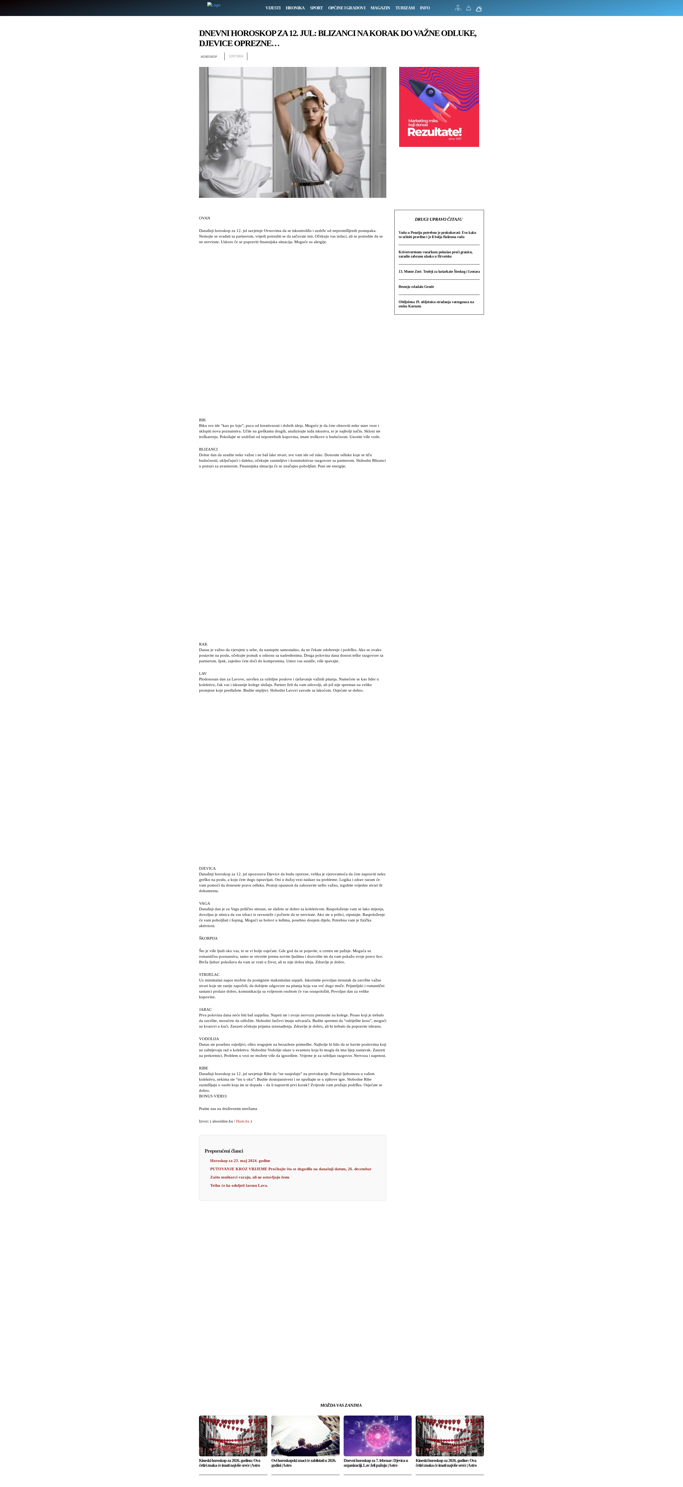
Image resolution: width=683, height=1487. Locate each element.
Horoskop (209, 56)
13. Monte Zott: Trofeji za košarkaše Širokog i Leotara (439, 272)
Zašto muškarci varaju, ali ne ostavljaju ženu (249, 1177)
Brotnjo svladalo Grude (416, 287)
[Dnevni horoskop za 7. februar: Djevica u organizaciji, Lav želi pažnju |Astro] (378, 1436)
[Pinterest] (466, 56)
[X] (454, 56)
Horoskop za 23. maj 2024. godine (240, 1161)
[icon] (458, 9)
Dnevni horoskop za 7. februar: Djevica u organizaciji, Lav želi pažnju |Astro (376, 1463)
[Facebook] (441, 56)
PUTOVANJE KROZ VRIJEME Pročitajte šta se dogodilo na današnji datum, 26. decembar (291, 1169)
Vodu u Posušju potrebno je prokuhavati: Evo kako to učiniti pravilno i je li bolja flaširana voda (437, 235)
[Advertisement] (293, 332)
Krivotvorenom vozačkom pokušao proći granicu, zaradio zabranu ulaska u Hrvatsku (436, 254)
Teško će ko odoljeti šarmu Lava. (239, 1185)
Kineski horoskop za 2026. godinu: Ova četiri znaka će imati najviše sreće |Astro (229, 1463)
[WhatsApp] (478, 56)
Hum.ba (242, 1121)
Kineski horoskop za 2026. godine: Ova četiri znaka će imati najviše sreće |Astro (446, 1463)
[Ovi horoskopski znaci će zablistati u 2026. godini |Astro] (305, 1436)
